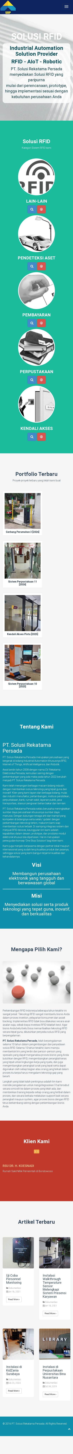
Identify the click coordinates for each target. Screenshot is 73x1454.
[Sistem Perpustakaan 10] (22, 672)
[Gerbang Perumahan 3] (22, 519)
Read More (13, 1299)
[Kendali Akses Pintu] (22, 621)
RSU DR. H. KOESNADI (18, 1166)
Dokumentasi (15, 1288)
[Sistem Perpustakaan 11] (22, 570)
